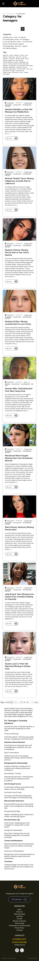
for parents (22, 37)
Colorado (12, 58)
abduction (6, 55)
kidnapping (22, 62)
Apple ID (5, 57)
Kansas (16, 62)
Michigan (5, 65)
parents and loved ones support (13, 44)
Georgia (5, 60)
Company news (8, 37)
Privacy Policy (19, 928)
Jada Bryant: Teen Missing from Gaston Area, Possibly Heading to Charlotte (19, 596)
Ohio (28, 69)
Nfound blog (19, 923)
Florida (22, 58)
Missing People (19, 914)
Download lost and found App (19, 925)
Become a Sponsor (19, 921)
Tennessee (15, 72)
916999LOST (19, 939)
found (27, 58)
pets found (6, 70)
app (26, 55)
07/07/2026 (10, 172)
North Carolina (21, 69)
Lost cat (5, 64)
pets (31, 69)
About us (19, 912)
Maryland (16, 64)
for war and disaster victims (12, 42)
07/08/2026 (10, 102)
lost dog (10, 64)
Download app (17, 899)
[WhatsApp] (22, 950)
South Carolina (7, 72)
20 (24, 702)
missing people (21, 65)
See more (9, 138)
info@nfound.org (19, 945)
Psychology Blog (8, 46)
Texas (21, 72)
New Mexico (12, 67)
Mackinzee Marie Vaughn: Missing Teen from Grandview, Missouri (19, 458)
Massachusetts (24, 64)
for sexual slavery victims (11, 39)
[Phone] (17, 950)
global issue (11, 60)
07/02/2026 (10, 520)
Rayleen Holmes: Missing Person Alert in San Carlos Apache (17, 252)
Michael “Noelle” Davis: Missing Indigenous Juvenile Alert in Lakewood (19, 181)
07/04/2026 (10, 449)
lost (27, 62)
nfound (25, 67)
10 (21, 702)
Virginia (26, 72)
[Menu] (3, 3)
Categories (11, 13)
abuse (11, 55)
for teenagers (24, 39)
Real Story (18, 46)
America (22, 55)
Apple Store (11, 57)
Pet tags (12, 70)
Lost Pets (19, 916)
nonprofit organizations (9, 69)
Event (16, 37)
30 (27, 702)
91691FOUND (19, 942)
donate (17, 58)
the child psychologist (10, 48)
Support (25, 46)
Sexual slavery (20, 70)
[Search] (23, 29)
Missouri (5, 67)
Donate (19, 919)
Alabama (16, 55)
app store (19, 57)
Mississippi (29, 65)
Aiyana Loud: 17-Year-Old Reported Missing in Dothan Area (17, 666)
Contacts (19, 930)
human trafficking (8, 62)
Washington (6, 74)
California (5, 58)
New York (19, 67)
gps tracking (19, 60)
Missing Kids (12, 65)
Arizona (24, 57)
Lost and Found (27, 42)
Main (4, 13)
